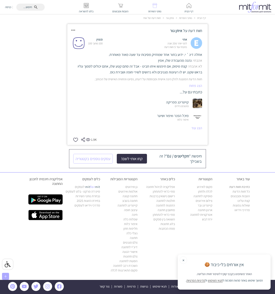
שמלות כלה (130, 219)
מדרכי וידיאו (242, 210)
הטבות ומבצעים (240, 196)
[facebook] (60, 290)
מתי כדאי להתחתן (164, 191)
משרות (118, 286)
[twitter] (36, 290)
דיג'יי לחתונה (129, 247)
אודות (174, 286)
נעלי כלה (132, 233)
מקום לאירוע (204, 187)
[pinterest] (13, 290)
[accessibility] (7, 264)
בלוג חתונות (167, 224)
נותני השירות (185, 18)
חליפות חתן (130, 228)
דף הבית (201, 18)
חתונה (134, 238)
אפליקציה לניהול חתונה (160, 187)
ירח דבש (207, 219)
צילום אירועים (204, 201)
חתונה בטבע (130, 201)
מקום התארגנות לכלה (124, 270)
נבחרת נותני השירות (87, 196)
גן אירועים (131, 187)
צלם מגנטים (130, 242)
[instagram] (48, 290)
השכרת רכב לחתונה (125, 266)
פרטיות (131, 286)
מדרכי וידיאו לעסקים (87, 205)
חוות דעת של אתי (152, 18)
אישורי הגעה (130, 252)
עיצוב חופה (131, 210)
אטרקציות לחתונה (201, 215)
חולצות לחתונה (165, 201)
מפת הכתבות (167, 228)
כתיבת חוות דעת (239, 187)
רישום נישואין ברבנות (162, 196)
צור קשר (104, 286)
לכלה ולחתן (205, 191)
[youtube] (25, 290)
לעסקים (87, 187)
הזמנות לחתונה (165, 205)
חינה (135, 215)
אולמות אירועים (128, 191)
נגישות (144, 286)
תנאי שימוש (160, 286)
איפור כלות (131, 224)
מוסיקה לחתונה (202, 196)
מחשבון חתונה (166, 210)
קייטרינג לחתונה (128, 205)
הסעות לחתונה (128, 261)
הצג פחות (195, 85)
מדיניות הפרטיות (195, 280)
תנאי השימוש (215, 280)
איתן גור (169, 18)
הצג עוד (196, 128)
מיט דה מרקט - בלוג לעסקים (83, 191)
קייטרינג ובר (205, 205)
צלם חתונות (130, 256)
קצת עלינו (244, 201)
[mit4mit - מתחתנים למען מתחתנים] (256, 7)
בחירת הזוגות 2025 (88, 201)
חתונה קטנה (130, 196)
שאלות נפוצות (241, 205)
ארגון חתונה (205, 210)
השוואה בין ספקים (164, 219)
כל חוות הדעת (241, 191)
